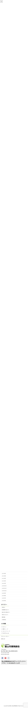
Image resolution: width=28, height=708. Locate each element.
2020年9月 (4, 593)
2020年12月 (4, 585)
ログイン (4, 626)
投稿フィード (5, 629)
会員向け (3, 607)
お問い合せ (3, 638)
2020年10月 (4, 590)
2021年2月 (4, 580)
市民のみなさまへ (5, 614)
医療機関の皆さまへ (5, 609)
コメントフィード (6, 631)
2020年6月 (4, 600)
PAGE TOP (26, 685)
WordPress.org (5, 633)
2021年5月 (4, 573)
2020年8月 (4, 595)
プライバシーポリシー (5, 636)
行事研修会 (4, 619)
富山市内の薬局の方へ (6, 612)
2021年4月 (4, 575)
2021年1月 (4, 583)
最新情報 (3, 617)
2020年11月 (4, 588)
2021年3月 (4, 578)
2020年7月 (4, 598)
